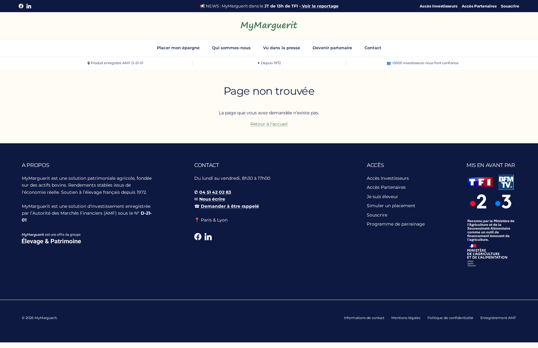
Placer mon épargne (178, 47)
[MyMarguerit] (269, 25)
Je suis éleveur (382, 196)
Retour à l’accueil (269, 124)
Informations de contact (364, 318)
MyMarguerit (46, 318)
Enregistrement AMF (498, 318)
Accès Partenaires (479, 6)
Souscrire (510, 6)
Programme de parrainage (396, 224)
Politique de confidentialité (450, 318)
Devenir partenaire (332, 47)
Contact (373, 47)
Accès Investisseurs (438, 6)
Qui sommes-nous (231, 47)
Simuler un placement (391, 205)
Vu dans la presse (281, 47)
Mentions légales (405, 318)
